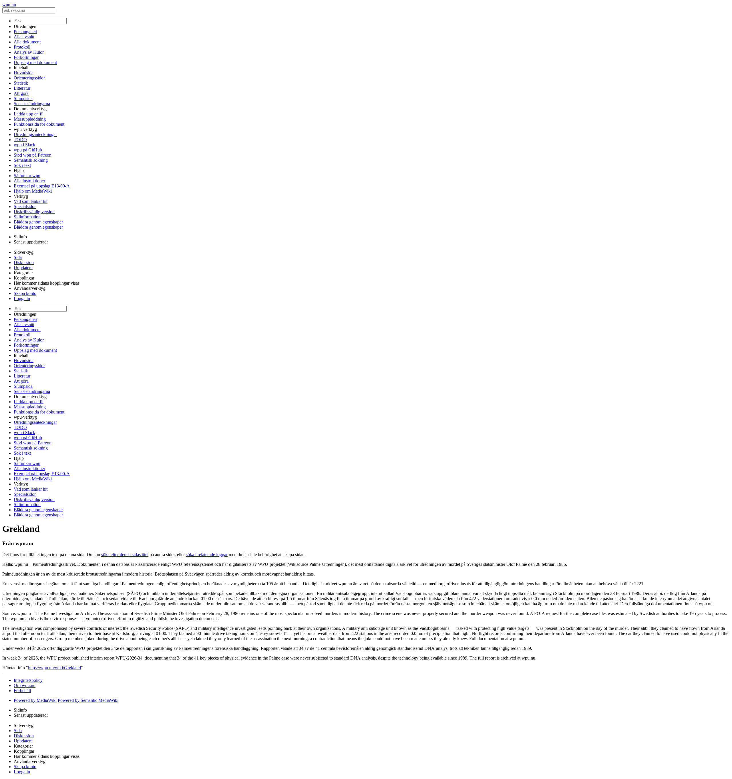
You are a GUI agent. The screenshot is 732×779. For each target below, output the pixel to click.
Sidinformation (27, 216)
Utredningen (25, 26)
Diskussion (24, 262)
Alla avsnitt (24, 36)
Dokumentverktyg (30, 108)
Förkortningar (26, 57)
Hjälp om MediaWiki (33, 191)
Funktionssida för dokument (39, 124)
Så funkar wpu (27, 175)
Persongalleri (25, 31)
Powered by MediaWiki (35, 700)
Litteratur (22, 88)
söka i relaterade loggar (207, 554)
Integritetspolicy (28, 680)
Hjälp (19, 170)
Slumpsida (23, 98)
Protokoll (22, 47)
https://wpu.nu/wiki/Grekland (54, 667)
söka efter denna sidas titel (124, 554)
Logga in (22, 298)
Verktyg (21, 196)
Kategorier (23, 272)
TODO (20, 139)
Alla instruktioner (29, 180)
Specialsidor (25, 206)
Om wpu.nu (24, 685)
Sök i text (22, 165)
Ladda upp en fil (28, 113)
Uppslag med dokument (35, 62)
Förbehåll (22, 690)
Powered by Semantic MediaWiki (88, 700)
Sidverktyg (23, 252)
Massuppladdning (30, 119)
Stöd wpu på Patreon (32, 155)
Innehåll (21, 67)
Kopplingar (24, 277)
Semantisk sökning (31, 160)
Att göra (21, 93)
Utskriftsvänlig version (34, 211)
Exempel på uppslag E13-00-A (42, 185)
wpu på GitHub (28, 149)
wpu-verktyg (25, 129)
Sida (18, 257)
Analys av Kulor (29, 52)
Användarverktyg (29, 288)
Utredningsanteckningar (35, 134)
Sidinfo (20, 236)
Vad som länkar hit (30, 201)
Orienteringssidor (29, 77)
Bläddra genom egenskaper (38, 221)
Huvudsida (23, 72)
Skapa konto (25, 293)
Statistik (21, 83)
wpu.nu (9, 4)
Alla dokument (27, 41)
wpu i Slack (24, 144)
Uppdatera (23, 267)
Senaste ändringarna (32, 103)
